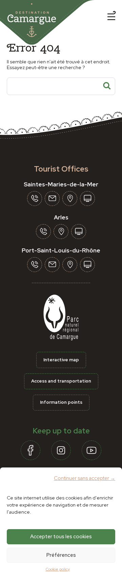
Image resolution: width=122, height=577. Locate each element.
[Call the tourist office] (34, 198)
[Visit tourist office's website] (87, 198)
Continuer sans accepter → (84, 478)
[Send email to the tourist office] (52, 198)
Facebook (30, 450)
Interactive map (61, 360)
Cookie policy (58, 569)
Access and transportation (61, 381)
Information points (61, 402)
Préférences (61, 555)
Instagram (61, 450)
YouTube (91, 450)
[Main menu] (111, 17)
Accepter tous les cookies (61, 536)
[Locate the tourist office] (69, 198)
